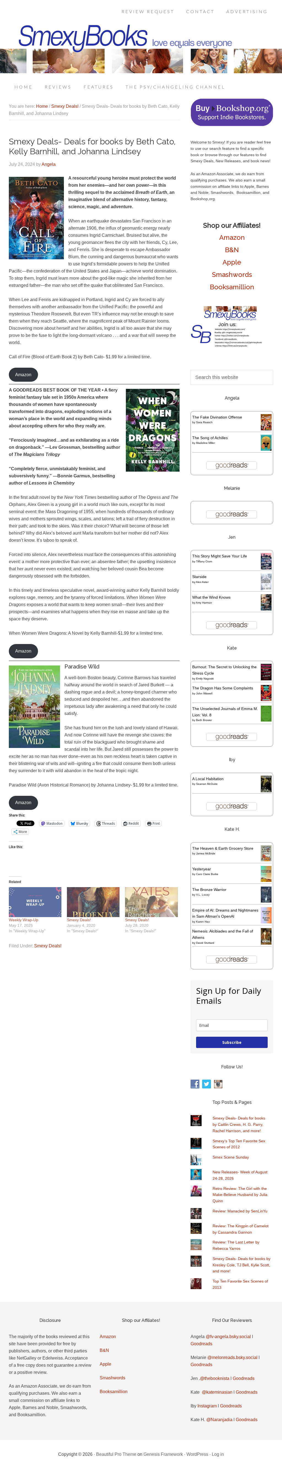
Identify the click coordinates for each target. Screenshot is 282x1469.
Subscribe (232, 1042)
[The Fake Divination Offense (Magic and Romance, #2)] (266, 429)
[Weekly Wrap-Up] (35, 902)
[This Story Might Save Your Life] (266, 568)
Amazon (23, 374)
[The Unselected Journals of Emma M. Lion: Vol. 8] (266, 720)
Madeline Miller (205, 442)
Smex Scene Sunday (231, 1157)
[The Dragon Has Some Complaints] (266, 699)
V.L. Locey (203, 894)
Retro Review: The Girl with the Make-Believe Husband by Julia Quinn (240, 1194)
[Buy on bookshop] (232, 125)
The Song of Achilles (210, 438)
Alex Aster (202, 582)
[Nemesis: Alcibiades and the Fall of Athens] (266, 943)
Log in (218, 1454)
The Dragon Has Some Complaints (222, 688)
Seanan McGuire (207, 783)
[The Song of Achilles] (266, 449)
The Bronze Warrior (209, 889)
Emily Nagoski (205, 678)
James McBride (205, 853)
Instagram (207, 1406)
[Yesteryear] (266, 880)
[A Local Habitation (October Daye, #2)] (266, 791)
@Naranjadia (219, 1419)
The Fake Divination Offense (217, 417)
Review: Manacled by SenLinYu (240, 1211)
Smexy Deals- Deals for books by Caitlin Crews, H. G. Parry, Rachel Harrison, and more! (239, 1124)
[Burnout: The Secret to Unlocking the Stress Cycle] (266, 679)
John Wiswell (204, 693)
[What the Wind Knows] (266, 609)
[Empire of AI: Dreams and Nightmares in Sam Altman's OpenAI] (266, 922)
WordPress (197, 1454)
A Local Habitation (208, 779)
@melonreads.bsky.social (232, 1357)
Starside (199, 576)
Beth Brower (204, 720)
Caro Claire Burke (207, 874)
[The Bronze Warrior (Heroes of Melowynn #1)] (266, 901)
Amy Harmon (204, 602)
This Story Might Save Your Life (219, 556)
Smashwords (232, 275)
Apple (232, 262)
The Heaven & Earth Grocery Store (222, 848)
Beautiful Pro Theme (116, 1454)
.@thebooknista (214, 1378)
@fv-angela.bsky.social (228, 1336)
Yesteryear (201, 869)
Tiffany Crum (204, 561)
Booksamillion (232, 287)
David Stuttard (205, 942)
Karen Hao (203, 921)
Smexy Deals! (79, 920)
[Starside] (266, 589)
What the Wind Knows (211, 597)
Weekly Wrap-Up (23, 920)
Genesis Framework (163, 1454)
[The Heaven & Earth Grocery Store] (266, 860)
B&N (232, 250)
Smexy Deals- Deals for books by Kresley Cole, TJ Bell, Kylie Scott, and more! (241, 1264)
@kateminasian (217, 1392)
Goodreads (201, 1343)
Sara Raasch (204, 422)
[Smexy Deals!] (93, 902)
